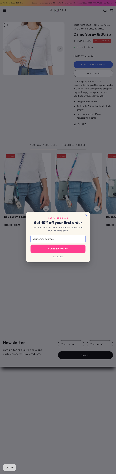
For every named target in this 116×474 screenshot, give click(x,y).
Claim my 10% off (58, 248)
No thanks (58, 256)
